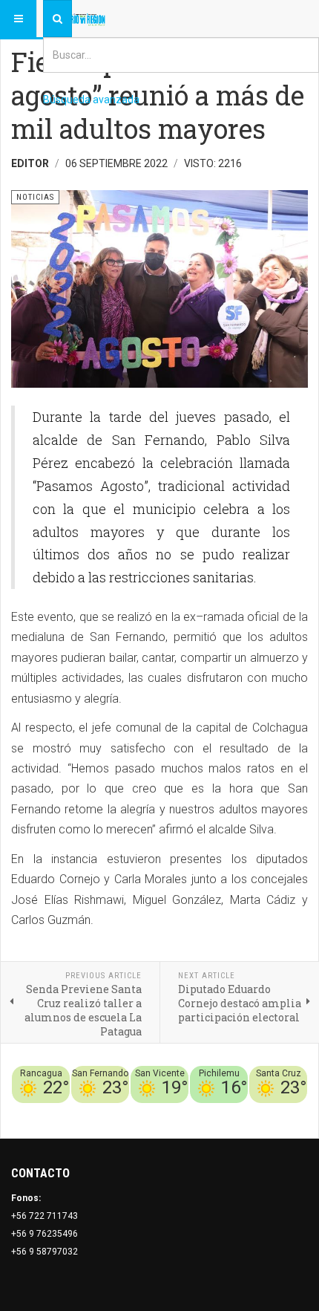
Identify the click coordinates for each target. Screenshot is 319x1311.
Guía (258, 1112)
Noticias (289, 1112)
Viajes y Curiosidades (196, 1112)
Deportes (123, 1112)
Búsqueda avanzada (91, 99)
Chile (87, 1112)
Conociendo (46, 1112)
